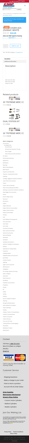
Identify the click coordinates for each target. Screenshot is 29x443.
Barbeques (5, 162)
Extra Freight (8, 151)
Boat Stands (6, 169)
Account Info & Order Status (13, 387)
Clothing (5, 176)
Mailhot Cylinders (11, 404)
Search (19, 9)
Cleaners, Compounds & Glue (10, 174)
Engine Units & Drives (8, 210)
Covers (4, 183)
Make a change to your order (14, 380)
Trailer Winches (7, 319)
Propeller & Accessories (9, 282)
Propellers (5, 285)
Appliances (5, 160)
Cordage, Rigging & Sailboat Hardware (12, 178)
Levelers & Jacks (7, 260)
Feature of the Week (8, 212)
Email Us (6, 351)
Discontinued (8, 147)
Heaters (5, 246)
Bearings (5, 165)
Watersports (6, 330)
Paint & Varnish (7, 278)
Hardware (5, 239)
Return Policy (13, 433)
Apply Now (11, 37)
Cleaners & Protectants (8, 172)
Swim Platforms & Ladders (9, 305)
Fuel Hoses (5, 224)
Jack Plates (5, 257)
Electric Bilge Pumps (8, 196)
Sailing (4, 294)
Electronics (5, 201)
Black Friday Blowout (8, 167)
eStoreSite (14, 441)
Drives (4, 194)
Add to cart (15, 46)
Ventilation (5, 325)
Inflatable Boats (7, 253)
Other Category (6, 273)
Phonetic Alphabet (7, 7)
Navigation (5, 269)
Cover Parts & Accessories (9, 181)
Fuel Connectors (7, 221)
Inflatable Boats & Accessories (10, 255)
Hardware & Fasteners (8, 242)
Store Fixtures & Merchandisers (13, 153)
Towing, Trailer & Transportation (11, 312)
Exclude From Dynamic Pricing (12, 149)
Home (4, 13)
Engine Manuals (7, 205)
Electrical (5, 199)
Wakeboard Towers (7, 328)
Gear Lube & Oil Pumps (8, 230)
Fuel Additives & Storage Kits (10, 219)
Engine (4, 203)
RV (3, 289)
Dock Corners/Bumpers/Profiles (10, 187)
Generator (5, 237)
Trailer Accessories (7, 316)
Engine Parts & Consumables (10, 208)
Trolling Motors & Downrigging (10, 323)
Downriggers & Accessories (9, 192)
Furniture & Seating (8, 228)
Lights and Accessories (8, 264)
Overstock (5, 276)
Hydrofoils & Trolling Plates (9, 248)
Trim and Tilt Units (7, 321)
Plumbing (5, 280)
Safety (4, 291)
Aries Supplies (8, 392)
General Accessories (8, 233)
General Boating (7, 235)
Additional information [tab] (10, 61)
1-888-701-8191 (14, 344)
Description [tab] (7, 59)
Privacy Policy (7, 431)
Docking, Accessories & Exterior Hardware (13, 190)
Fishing (4, 215)
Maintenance (6, 267)
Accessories (9, 13)
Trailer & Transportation (9, 314)
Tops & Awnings (7, 307)
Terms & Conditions (18, 431)
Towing (4, 310)
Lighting (5, 262)
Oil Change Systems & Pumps (10, 271)
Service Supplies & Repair (9, 298)
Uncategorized (15, 13)
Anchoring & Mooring (8, 158)
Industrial (5, 251)
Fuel (4, 217)
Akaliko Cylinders (11, 407)
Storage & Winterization (9, 303)
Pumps (4, 287)
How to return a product (12, 383)
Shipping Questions (10, 377)
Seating (5, 296)
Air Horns (5, 156)
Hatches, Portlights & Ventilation (11, 244)
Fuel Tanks (5, 226)
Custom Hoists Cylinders (13, 400)
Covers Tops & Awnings (8, 185)
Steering (5, 300)
